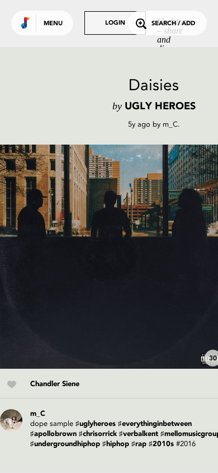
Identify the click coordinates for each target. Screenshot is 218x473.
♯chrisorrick (98, 434)
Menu (53, 24)
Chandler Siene (54, 384)
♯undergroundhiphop (65, 444)
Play (111, 256)
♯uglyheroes (95, 424)
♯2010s (161, 444)
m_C (170, 124)
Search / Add (173, 24)
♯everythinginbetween (155, 424)
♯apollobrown (53, 434)
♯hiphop (115, 444)
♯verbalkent (138, 434)
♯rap (138, 444)
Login (115, 23)
